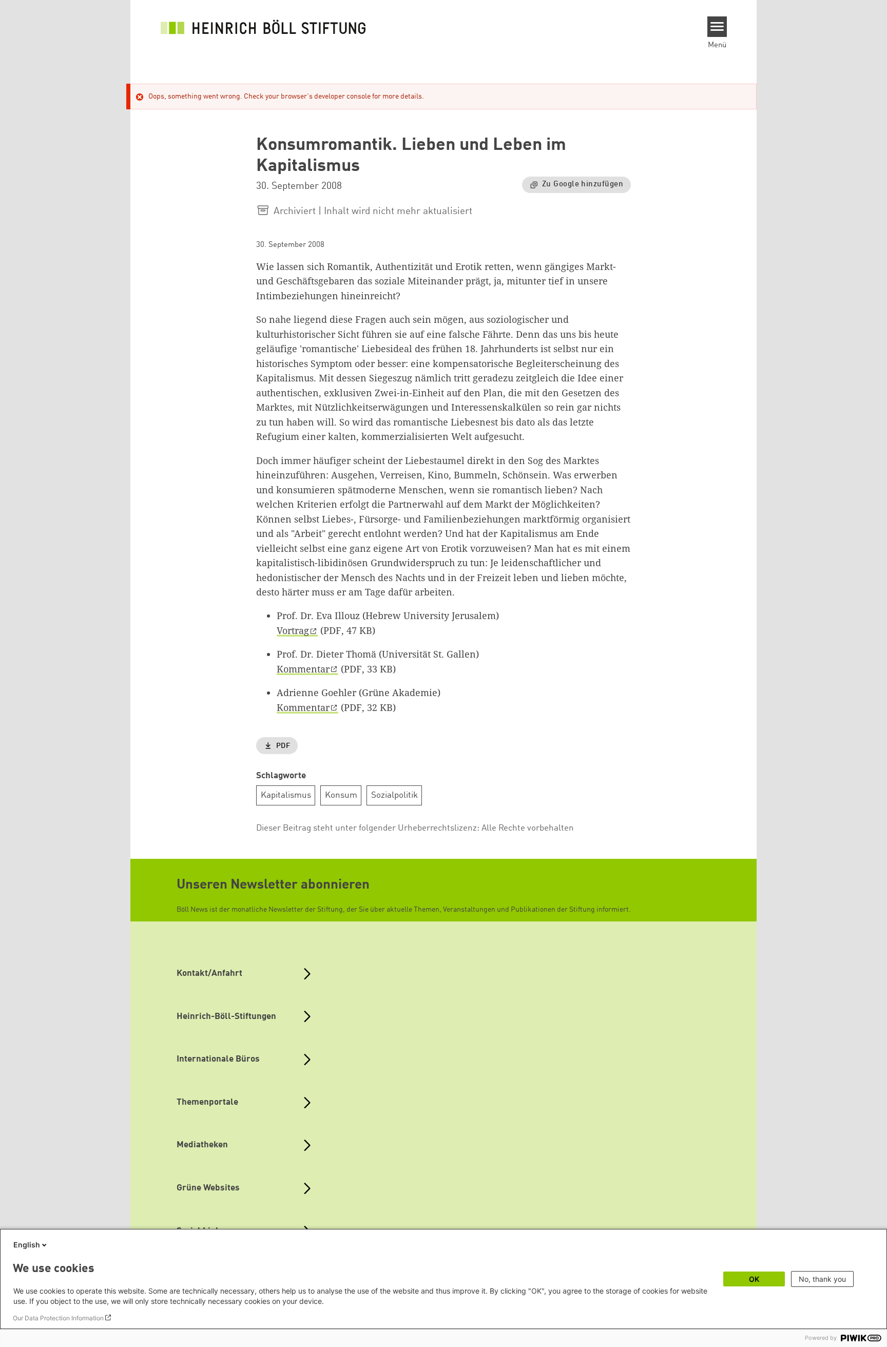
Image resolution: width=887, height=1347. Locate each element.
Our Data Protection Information (58, 1318)
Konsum (341, 795)
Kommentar (303, 669)
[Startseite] (263, 26)
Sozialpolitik (394, 795)
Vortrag (293, 630)
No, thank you (822, 1279)
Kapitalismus (286, 795)
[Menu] (717, 26)
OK (754, 1279)
